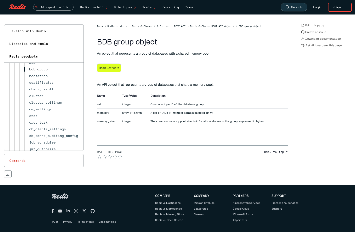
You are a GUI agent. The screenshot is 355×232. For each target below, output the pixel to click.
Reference (162, 26)
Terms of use (86, 221)
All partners (240, 220)
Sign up (339, 7)
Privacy (68, 221)
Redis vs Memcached (168, 208)
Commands (17, 160)
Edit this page (314, 25)
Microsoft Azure (243, 214)
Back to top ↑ (276, 152)
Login (317, 7)
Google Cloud (241, 208)
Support (276, 208)
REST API (179, 26)
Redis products (23, 56)
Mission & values (204, 203)
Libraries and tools (28, 43)
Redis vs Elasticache (168, 203)
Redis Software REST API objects (212, 26)
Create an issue (315, 32)
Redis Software (142, 26)
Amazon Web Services (246, 203)
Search (296, 7)
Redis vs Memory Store (169, 214)
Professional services (285, 203)
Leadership (201, 208)
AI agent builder (55, 7)
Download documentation (323, 39)
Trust (55, 221)
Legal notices (107, 221)
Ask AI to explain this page (324, 45)
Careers (199, 214)
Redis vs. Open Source (169, 220)
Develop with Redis (27, 30)
